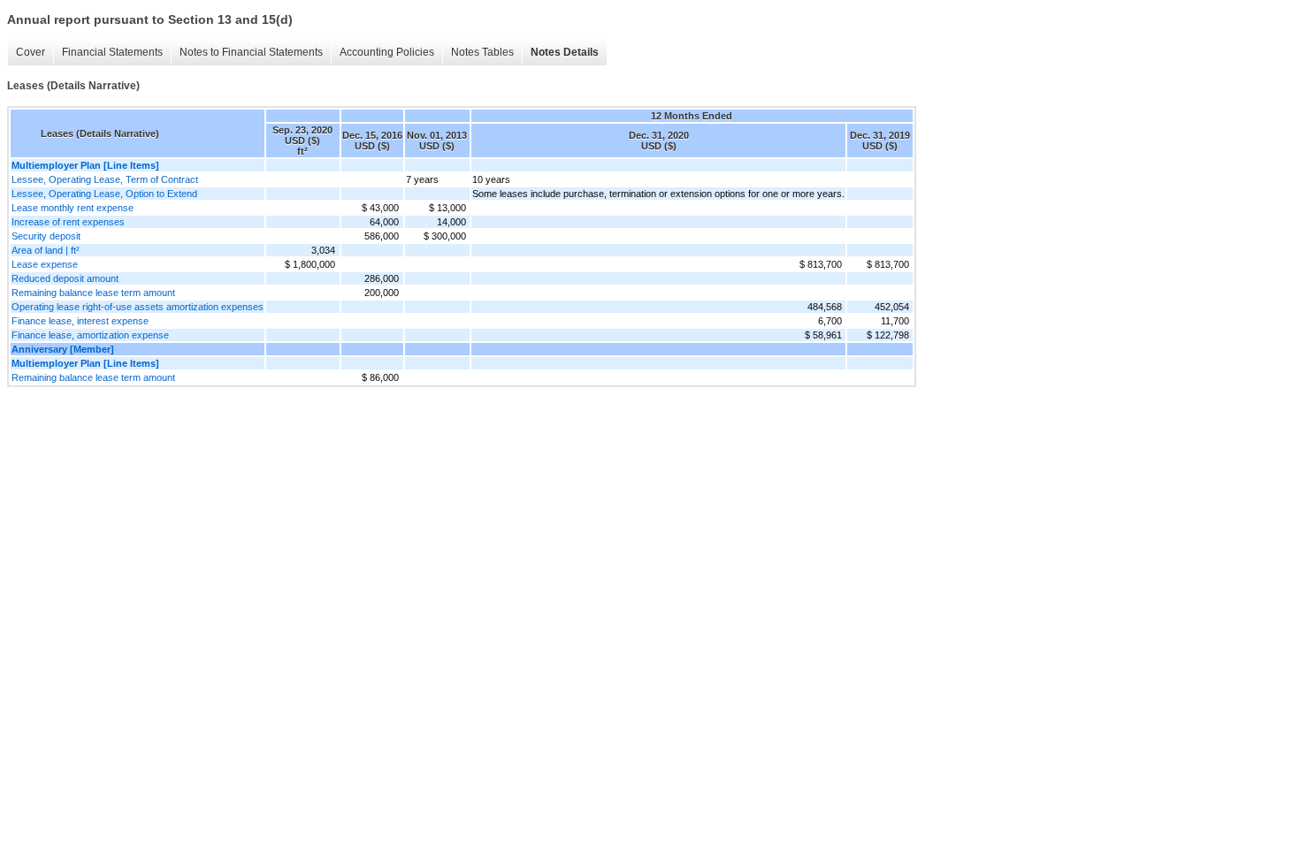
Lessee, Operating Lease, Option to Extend (104, 193)
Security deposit (45, 236)
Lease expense (44, 264)
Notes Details (565, 52)
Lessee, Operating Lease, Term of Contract (104, 179)
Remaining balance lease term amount (93, 292)
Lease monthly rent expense (72, 207)
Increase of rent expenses (68, 222)
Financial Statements (112, 52)
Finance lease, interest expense (80, 321)
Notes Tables (482, 52)
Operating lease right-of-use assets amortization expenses (137, 306)
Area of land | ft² (45, 250)
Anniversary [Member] (62, 349)
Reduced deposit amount (65, 278)
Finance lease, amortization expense (90, 335)
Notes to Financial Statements (251, 52)
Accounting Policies (387, 52)
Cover (30, 52)
